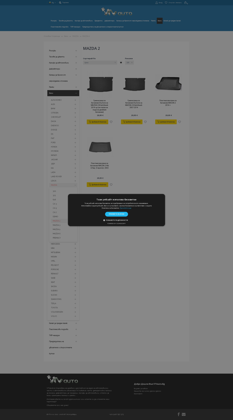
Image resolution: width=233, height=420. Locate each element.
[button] (116, 220)
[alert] (116, 210)
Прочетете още (125, 208)
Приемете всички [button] (116, 214)
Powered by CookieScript (116, 223)
